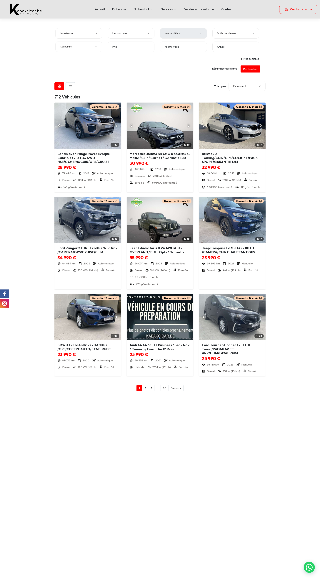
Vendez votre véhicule (199, 9)
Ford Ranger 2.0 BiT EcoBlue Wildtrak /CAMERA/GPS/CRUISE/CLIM (87, 250)
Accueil (100, 9)
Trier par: (220, 86)
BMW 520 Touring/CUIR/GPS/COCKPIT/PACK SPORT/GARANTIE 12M (230, 158)
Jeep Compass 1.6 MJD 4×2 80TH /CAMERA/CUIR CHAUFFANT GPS (228, 250)
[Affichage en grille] (59, 86)
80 (164, 388)
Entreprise (119, 9)
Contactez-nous (300, 9)
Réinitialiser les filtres (224, 68)
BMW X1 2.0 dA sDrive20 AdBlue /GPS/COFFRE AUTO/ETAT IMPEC (84, 347)
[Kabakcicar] (26, 9)
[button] (309, 567)
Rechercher (250, 69)
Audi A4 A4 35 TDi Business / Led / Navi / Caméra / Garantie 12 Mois (160, 347)
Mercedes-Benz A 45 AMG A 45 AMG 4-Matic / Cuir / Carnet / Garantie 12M (160, 156)
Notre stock (142, 9)
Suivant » (176, 388)
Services (167, 9)
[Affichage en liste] (70, 86)
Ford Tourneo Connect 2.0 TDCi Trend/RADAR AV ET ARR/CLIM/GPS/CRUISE (227, 349)
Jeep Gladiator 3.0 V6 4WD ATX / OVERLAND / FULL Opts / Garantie (157, 250)
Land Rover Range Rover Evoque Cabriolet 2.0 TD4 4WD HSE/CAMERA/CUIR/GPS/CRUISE (83, 158)
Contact (227, 9)
